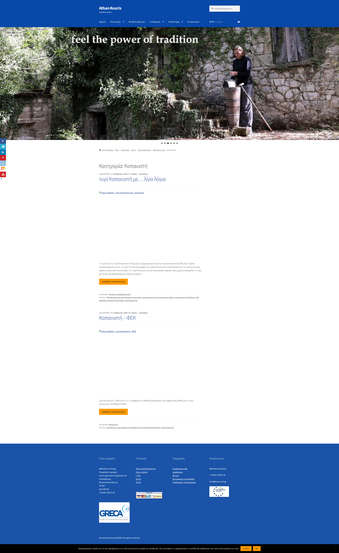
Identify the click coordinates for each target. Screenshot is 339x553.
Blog (117, 150)
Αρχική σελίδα (107, 150)
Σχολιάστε (143, 174)
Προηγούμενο (3, 83)
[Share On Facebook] (3, 141)
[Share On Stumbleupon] (3, 169)
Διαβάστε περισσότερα (113, 281)
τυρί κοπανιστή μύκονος (184, 297)
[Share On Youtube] (3, 174)
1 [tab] (162, 143)
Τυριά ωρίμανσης (144, 150)
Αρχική (102, 21)
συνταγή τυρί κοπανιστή (144, 297)
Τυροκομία (125, 150)
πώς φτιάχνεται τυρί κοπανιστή (119, 297)
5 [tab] (174, 143)
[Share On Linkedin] (3, 152)
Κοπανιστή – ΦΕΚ (117, 317)
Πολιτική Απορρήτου (146, 468)
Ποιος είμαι (115, 21)
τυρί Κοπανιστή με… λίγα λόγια (132, 178)
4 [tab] (171, 143)
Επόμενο (336, 83)
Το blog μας (155, 21)
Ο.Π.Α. (138, 482)
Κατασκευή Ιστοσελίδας (184, 479)
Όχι (256, 548)
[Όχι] (335, 548)
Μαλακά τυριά (159, 150)
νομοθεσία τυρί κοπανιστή (141, 427)
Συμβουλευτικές (180, 468)
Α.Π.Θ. (138, 479)
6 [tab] (177, 143)
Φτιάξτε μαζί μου (137, 21)
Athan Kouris (110, 8)
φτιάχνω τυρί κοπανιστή (127, 300)
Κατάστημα (173, 21)
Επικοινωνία (193, 21)
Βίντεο (176, 475)
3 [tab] (168, 143)
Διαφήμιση (178, 472)
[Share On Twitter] (3, 146)
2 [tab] (165, 143)
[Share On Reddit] (3, 163)
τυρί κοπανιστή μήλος (164, 297)
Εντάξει (246, 548)
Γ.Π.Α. (138, 475)
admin (134, 174)
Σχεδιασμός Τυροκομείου (184, 482)
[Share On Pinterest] (3, 157)
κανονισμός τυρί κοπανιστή (118, 427)
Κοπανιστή (113, 294)
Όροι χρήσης (142, 472)
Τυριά (133, 150)
